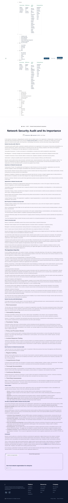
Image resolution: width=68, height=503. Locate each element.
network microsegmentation (12, 455)
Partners (22, 112)
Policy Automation (23, 94)
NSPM (45, 444)
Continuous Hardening (24, 97)
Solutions (20, 90)
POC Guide (22, 103)
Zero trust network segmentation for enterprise (19, 465)
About (22, 111)
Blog (21, 106)
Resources (20, 99)
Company (20, 107)
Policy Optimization (23, 93)
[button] (5, 461)
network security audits (32, 140)
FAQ (21, 113)
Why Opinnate (23, 108)
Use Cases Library (23, 98)
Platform (20, 60)
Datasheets (22, 102)
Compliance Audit (23, 92)
